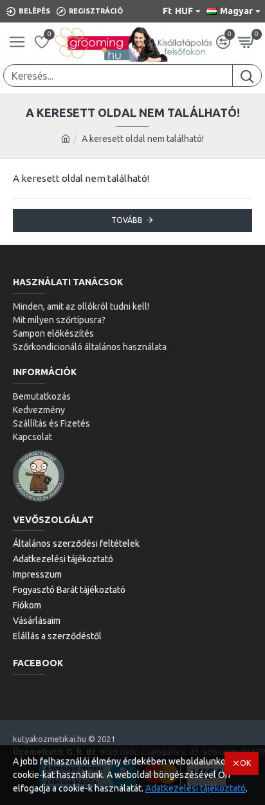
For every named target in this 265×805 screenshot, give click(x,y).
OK (245, 763)
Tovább (127, 220)
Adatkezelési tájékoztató (195, 788)
